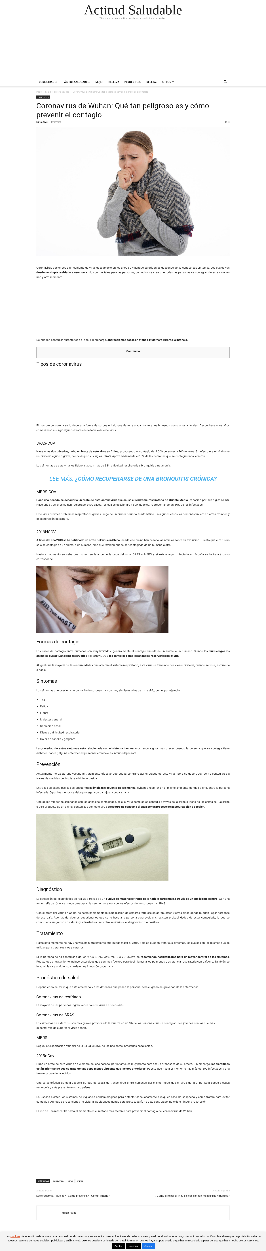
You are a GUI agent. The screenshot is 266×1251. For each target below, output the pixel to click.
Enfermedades (61, 91)
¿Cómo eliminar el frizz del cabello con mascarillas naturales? (192, 1195)
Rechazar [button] (133, 1246)
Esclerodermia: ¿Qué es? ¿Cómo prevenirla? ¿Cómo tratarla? (73, 1195)
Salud (48, 91)
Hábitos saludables (76, 82)
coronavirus (58, 1181)
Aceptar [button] (148, 1246)
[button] (225, 82)
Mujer (99, 82)
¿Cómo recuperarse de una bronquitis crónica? (146, 478)
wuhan (80, 1181)
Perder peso (132, 82)
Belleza (113, 82)
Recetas (151, 82)
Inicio (39, 91)
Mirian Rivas (42, 122)
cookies (15, 1236)
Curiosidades (48, 82)
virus (70, 1181)
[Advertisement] (133, 50)
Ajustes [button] (119, 1246)
